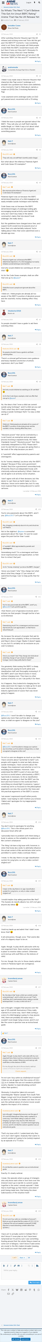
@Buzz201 (9, 515)
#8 (40, 344)
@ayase (16, 278)
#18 (39, 1048)
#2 (40, 76)
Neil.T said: (6, 187)
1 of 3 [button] (14, 1258)
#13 (39, 739)
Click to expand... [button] (21, 1071)
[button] (4, 1266)
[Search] (39, 2)
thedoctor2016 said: (10, 349)
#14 (39, 822)
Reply (39, 61)
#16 (39, 926)
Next (21, 1258)
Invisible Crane (8, 20)
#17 (39, 987)
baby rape (33, 1221)
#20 (39, 1211)
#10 (39, 509)
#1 (40, 34)
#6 (40, 252)
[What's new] (34, 2)
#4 (40, 150)
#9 (40, 382)
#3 (40, 118)
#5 (40, 183)
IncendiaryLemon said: (10, 1111)
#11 (39, 597)
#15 (39, 881)
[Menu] (3, 2)
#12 (39, 712)
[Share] (36, 34)
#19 (39, 1159)
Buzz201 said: (8, 154)
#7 (40, 320)
